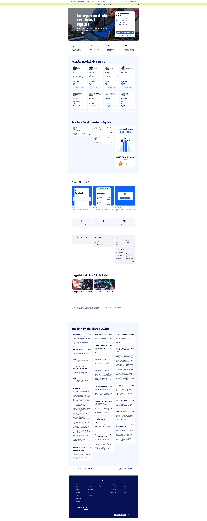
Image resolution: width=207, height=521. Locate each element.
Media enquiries (90, 486)
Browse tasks (101, 484)
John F (79, 67)
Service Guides (78, 492)
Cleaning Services (113, 484)
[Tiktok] (130, 514)
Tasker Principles (90, 489)
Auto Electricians (113, 490)
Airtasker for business (79, 484)
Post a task (81, 1)
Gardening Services (113, 489)
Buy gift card (108, 4)
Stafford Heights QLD (113, 94)
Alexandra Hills (112, 307)
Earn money (77, 486)
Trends (77, 495)
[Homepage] (73, 1)
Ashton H (112, 67)
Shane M (112, 93)
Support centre (101, 487)
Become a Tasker (132, 1)
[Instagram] (128, 514)
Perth (124, 487)
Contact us (89, 493)
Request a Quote (79, 87)
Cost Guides (78, 490)
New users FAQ (78, 501)
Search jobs (77, 489)
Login (100, 486)
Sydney (125, 483)
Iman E (127, 67)
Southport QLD (112, 68)
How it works (78, 483)
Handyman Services (113, 483)
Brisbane (125, 486)
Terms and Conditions (91, 490)
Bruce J (96, 67)
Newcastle (125, 490)
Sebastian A (97, 93)
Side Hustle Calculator (79, 487)
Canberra (125, 492)
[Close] (138, 4)
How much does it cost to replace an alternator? (82, 292)
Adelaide (125, 489)
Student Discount (78, 498)
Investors (89, 496)
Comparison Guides (79, 493)
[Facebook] (127, 515)
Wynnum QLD (79, 94)
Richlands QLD (96, 68)
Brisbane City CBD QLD (98, 94)
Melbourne (125, 484)
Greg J (127, 93)
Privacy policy (90, 495)
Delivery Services (113, 486)
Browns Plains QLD (129, 68)
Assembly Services (113, 492)
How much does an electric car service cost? (104, 292)
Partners (77, 499)
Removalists (112, 487)
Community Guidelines (91, 487)
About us (89, 483)
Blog (88, 492)
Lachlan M (80, 93)
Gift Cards (77, 496)
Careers (89, 484)
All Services (112, 493)
